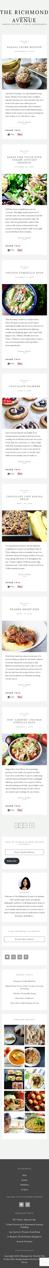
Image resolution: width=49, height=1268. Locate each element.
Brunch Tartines (25, 1241)
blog (24, 1175)
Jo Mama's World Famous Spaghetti (24, 1237)
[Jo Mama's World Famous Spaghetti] (35, 1057)
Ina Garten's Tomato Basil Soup (24, 1232)
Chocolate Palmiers (24, 386)
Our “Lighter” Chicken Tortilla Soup (24, 721)
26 (32, 825)
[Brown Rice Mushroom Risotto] (35, 1079)
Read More (24, 122)
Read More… (29, 916)
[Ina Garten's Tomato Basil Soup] (14, 1057)
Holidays (24, 1185)
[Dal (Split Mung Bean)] (35, 1123)
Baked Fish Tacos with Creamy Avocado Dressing (24, 160)
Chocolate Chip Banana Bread (24, 498)
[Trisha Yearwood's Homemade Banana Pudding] (35, 1035)
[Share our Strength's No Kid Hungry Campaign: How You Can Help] (14, 1123)
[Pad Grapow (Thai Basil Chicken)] (14, 1101)
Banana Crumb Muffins (24, 47)
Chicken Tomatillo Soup (24, 272)
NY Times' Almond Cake (24, 1220)
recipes (24, 41)
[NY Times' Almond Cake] (14, 1035)
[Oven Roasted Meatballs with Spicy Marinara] (35, 1101)
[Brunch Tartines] (14, 1079)
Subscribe (11, 861)
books (24, 1180)
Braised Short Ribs (24, 609)
